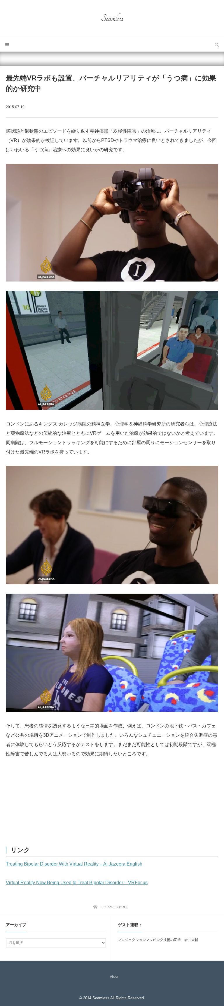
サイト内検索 (216, 44)
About (114, 976)
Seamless (112, 18)
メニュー (7, 44)
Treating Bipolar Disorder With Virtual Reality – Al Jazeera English (74, 863)
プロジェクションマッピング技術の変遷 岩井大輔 (158, 940)
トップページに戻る (114, 907)
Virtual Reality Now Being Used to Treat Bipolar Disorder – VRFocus (77, 882)
